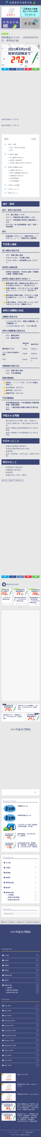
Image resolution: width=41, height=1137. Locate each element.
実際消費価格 (14, 178)
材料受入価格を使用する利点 (21, 163)
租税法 (21, 877)
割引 (11, 150)
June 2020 (21, 1060)
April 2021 (21, 1015)
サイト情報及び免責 (28, 1132)
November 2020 (21, 1035)
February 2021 (21, 1020)
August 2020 (21, 1050)
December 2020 (21, 1030)
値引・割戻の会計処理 (17, 147)
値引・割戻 (12, 144)
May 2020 (21, 1065)
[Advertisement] (20, 95)
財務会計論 (21, 892)
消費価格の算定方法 (16, 175)
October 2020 (21, 1040)
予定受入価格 (13, 154)
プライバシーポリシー (13, 1132)
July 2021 (21, 1005)
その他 (21, 863)
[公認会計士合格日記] (20, 3)
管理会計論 (4, 33)
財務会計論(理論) (22, 897)
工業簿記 (5, 480)
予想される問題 (14, 185)
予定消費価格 (14, 181)
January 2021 (21, 1025)
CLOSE (34, 138)
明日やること (13, 193)
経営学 (21, 887)
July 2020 (21, 1055)
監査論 (21, 872)
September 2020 (21, 1045)
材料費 (12, 480)
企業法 (21, 867)
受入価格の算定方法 (16, 157)
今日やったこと (14, 189)
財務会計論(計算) (22, 899)
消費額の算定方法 (16, 170)
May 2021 (21, 1010)
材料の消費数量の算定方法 (19, 173)
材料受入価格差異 (16, 160)
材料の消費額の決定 (15, 167)
